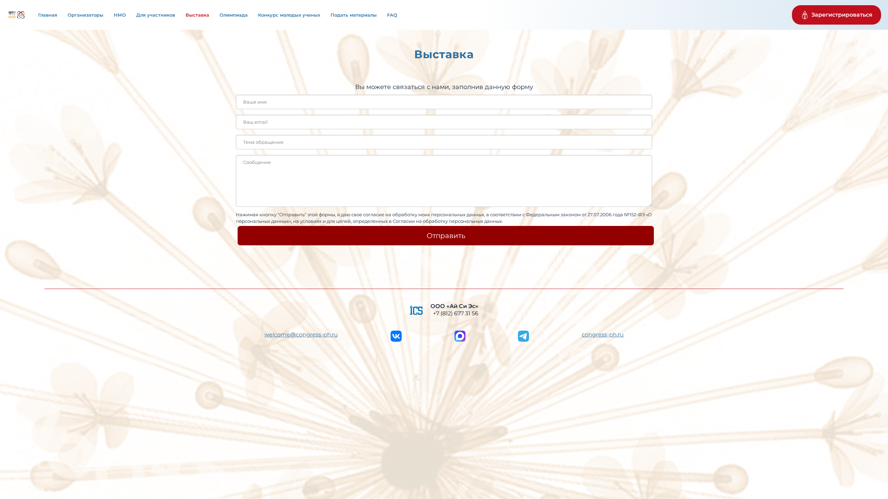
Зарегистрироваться (841, 14)
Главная (47, 15)
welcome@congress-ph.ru (301, 334)
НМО (120, 15)
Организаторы (85, 15)
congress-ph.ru (603, 334)
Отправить (446, 235)
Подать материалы (354, 15)
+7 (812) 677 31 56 (455, 313)
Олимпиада (234, 15)
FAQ (392, 15)
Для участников (155, 15)
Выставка (197, 15)
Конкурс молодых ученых (289, 15)
